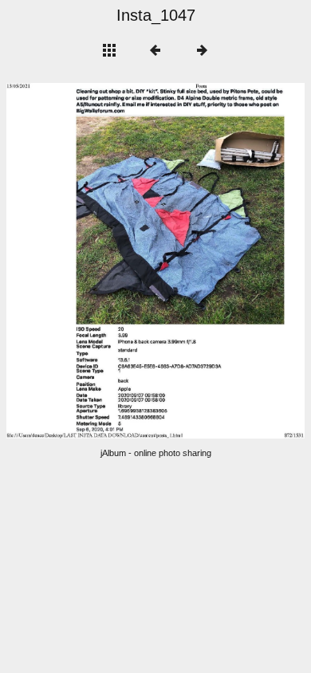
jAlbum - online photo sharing (155, 453)
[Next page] (215, 261)
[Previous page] (66, 261)
